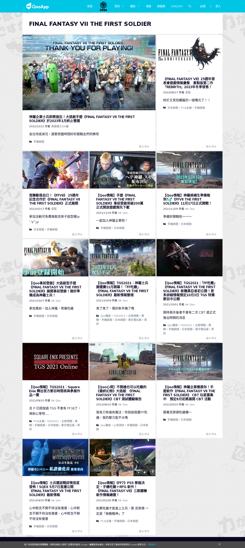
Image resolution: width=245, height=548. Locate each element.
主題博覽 (133, 315)
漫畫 (148, 6)
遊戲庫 (161, 6)
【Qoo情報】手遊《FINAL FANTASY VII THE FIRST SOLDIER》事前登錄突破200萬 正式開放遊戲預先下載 (121, 201)
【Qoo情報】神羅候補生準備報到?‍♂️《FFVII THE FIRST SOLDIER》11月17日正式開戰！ (187, 199)
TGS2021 (119, 315)
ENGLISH (176, 6)
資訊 (117, 6)
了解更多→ (152, 544)
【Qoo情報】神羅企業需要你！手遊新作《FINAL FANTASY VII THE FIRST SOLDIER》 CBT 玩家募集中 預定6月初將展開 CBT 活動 (189, 393)
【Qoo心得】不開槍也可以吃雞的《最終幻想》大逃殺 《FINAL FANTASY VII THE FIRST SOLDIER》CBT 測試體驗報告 (121, 393)
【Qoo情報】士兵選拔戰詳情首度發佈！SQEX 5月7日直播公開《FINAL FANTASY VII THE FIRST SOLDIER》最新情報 (55, 489)
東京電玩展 (135, 319)
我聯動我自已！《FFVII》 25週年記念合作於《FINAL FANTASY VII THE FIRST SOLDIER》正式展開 (54, 199)
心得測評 (119, 425)
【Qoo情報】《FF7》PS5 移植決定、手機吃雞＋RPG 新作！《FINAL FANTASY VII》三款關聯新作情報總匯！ (121, 489)
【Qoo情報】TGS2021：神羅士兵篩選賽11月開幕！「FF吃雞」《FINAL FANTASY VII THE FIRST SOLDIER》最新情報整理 (122, 289)
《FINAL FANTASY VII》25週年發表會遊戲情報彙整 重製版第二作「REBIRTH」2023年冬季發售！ (189, 83)
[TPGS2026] (104, 6)
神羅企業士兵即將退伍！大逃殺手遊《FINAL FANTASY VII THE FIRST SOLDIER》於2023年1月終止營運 (82, 119)
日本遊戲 (173, 107)
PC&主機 (186, 107)
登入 (218, 6)
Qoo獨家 (105, 315)
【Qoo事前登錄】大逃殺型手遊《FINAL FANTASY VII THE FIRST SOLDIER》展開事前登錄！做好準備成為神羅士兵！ (55, 289)
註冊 (203, 6)
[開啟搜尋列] (190, 6)
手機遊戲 (39, 141)
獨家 (133, 6)
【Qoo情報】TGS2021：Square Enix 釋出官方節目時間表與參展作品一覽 (54, 391)
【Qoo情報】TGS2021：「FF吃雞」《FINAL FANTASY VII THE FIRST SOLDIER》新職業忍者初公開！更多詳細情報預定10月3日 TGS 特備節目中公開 (189, 291)
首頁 (89, 6)
